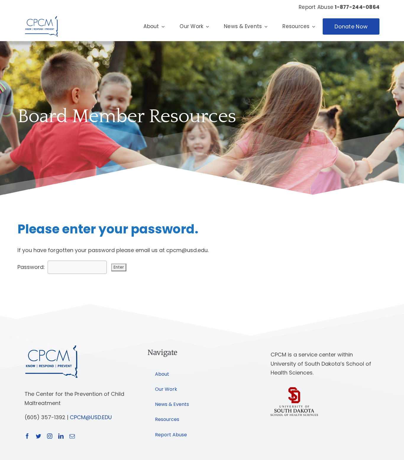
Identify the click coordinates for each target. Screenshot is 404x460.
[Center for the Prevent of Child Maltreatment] (41, 14)
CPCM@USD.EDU (91, 417)
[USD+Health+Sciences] (294, 389)
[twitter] (38, 436)
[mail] (72, 436)
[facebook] (27, 436)
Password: (31, 267)
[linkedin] (61, 436)
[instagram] (49, 436)
